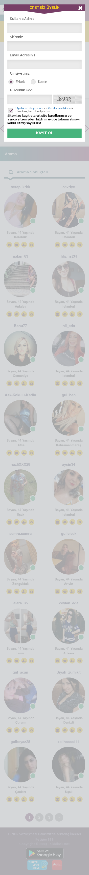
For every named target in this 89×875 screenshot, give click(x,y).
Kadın (42, 82)
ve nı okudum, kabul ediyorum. (44, 110)
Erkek (20, 82)
